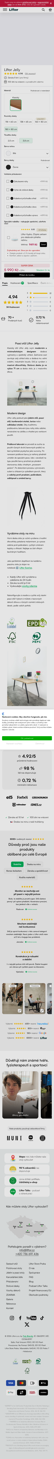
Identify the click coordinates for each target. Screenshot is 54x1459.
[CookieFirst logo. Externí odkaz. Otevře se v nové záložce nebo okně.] (3, 714)
